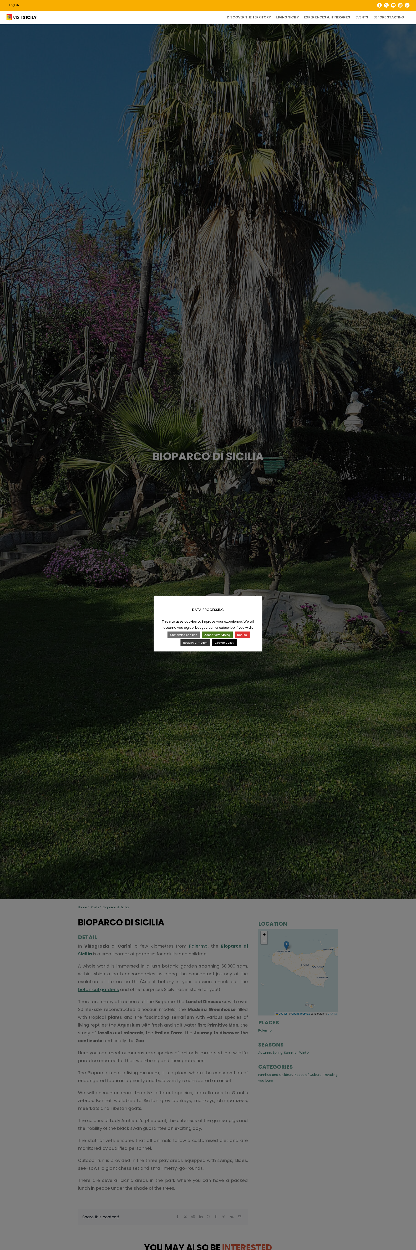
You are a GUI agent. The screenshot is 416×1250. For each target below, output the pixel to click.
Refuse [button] (242, 635)
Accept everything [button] (217, 635)
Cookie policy (224, 643)
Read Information (195, 643)
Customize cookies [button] (183, 635)
